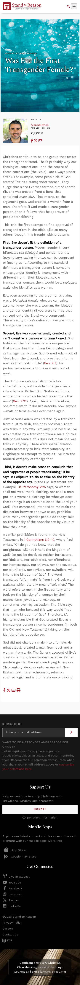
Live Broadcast (19, 876)
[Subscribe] (71, 732)
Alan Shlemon (40, 125)
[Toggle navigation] (74, 6)
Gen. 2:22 (20, 401)
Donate (40, 809)
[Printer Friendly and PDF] (18, 690)
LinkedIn (15, 906)
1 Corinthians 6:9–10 (39, 539)
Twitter (14, 900)
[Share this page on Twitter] (36, 141)
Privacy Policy (12, 922)
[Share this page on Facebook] (32, 141)
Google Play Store (23, 856)
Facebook (15, 888)
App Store (18, 850)
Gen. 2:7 (50, 363)
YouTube (15, 882)
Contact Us (10, 934)
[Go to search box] (68, 6)
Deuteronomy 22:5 (32, 487)
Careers (8, 928)
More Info (55, 840)
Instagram (16, 894)
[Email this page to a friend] (40, 141)
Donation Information (42, 817)
